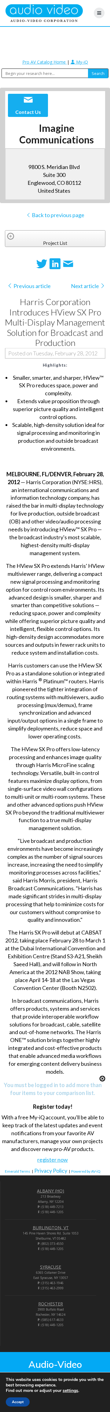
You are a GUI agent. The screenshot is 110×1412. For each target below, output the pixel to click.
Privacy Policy (50, 1170)
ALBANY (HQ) (50, 1191)
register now (52, 1159)
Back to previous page (57, 215)
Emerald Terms (17, 1171)
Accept (18, 1402)
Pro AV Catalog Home (44, 62)
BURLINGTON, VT (51, 1228)
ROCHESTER (50, 1304)
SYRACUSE (50, 1267)
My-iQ (81, 62)
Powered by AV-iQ (86, 1171)
